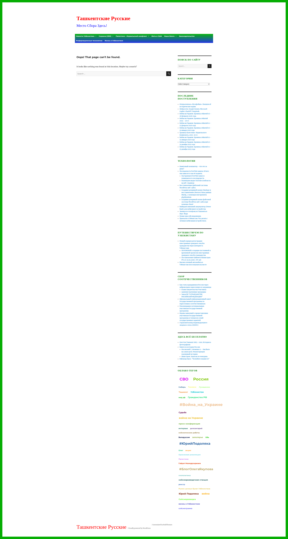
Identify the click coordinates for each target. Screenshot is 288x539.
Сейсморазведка (187, 499)
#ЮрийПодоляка (194, 443)
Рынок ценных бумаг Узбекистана (194, 489)
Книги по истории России (190, 347)
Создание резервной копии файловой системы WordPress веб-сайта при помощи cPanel (196, 202)
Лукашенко (204, 387)
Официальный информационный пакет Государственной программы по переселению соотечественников (195, 301)
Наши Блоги (169, 36)
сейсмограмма (185, 508)
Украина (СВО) (105, 36)
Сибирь (182, 387)
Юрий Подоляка (189, 493)
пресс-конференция (189, 424)
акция (188, 450)
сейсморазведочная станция (193, 480)
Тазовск (192, 387)
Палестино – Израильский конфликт (131, 36)
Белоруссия (184, 437)
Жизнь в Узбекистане (114, 41)
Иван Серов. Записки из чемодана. (194, 356)
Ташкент (183, 392)
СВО (184, 379)
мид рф (182, 397)
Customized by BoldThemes (162, 525)
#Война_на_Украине (201, 404)
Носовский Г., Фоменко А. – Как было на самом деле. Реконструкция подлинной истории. (195, 351)
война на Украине (191, 417)
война (206, 493)
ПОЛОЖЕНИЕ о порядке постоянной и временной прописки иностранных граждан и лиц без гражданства (196, 253)
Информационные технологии (89, 41)
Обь (207, 437)
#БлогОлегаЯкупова (196, 469)
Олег (181, 450)
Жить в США (156, 36)
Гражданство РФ (197, 397)
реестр (182, 484)
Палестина (183, 459)
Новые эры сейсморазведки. (190, 216)
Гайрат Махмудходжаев (190, 463)
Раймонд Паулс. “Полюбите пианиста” (194, 359)
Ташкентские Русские (103, 18)
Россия (201, 379)
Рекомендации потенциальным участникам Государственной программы (192, 308)
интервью (183, 428)
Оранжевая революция (190, 455)
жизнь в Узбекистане (189, 504)
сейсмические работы (189, 433)
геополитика (185, 475)
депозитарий (196, 428)
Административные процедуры (193, 292)
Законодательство (187, 36)
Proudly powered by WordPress (139, 528)
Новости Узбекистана (85, 36)
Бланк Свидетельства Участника (193, 290)
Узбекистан (197, 392)
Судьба (182, 412)
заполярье (197, 437)
